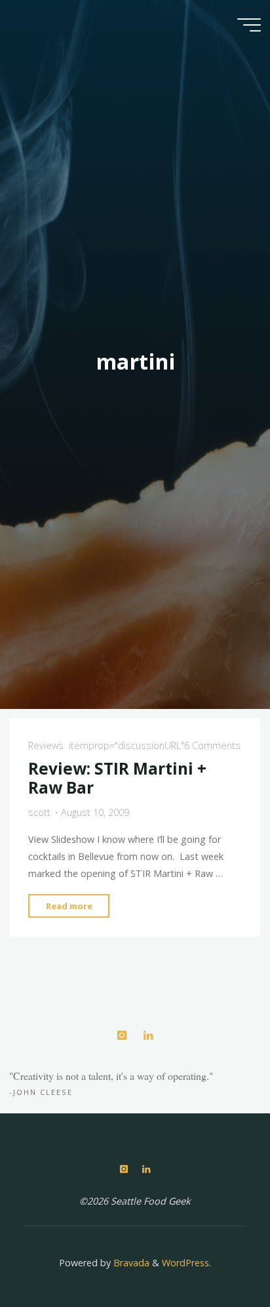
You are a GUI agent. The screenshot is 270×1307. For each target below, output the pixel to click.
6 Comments (212, 745)
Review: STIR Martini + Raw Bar (117, 778)
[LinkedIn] (148, 1035)
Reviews (46, 745)
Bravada (130, 1262)
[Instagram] (121, 1035)
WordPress (185, 1262)
